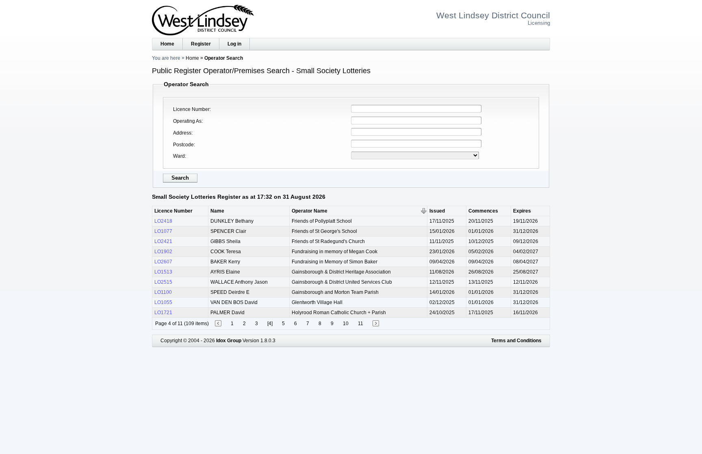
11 (360, 323)
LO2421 (163, 241)
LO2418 (163, 221)
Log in (234, 44)
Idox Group (228, 340)
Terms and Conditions (516, 340)
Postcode (183, 145)
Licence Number (191, 109)
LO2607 (163, 262)
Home (167, 44)
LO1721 (163, 312)
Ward (179, 156)
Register (201, 44)
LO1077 (163, 231)
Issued (437, 211)
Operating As (187, 121)
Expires (522, 211)
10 (346, 323)
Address (182, 133)
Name (217, 211)
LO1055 (163, 302)
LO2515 (163, 282)
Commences (483, 211)
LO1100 (163, 292)
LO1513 (163, 272)
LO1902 (163, 251)
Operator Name (309, 211)
